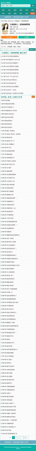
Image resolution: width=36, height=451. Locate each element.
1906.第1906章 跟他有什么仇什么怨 (10, 59)
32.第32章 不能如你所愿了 (8, 205)
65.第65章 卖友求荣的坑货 (8, 316)
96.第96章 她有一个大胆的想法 (9, 420)
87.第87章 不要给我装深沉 (8, 390)
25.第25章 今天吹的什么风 (8, 181)
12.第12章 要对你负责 (6, 137)
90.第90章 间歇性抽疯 (6, 400)
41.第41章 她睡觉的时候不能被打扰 (10, 235)
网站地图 (18, 448)
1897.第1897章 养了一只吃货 (8, 90)
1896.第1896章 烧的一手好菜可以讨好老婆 (12, 93)
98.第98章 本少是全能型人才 (8, 427)
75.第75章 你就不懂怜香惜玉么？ (9, 349)
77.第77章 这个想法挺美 (7, 356)
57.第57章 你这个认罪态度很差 (9, 289)
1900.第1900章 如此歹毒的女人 (9, 80)
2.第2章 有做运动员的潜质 (7, 104)
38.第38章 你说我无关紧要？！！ (9, 225)
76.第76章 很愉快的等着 (7, 353)
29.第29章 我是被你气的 (7, 194)
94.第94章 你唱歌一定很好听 (8, 413)
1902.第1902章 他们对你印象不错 (10, 73)
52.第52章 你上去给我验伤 (8, 272)
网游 (32, 10)
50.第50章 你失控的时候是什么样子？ (11, 265)
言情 (9, 13)
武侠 (15, 10)
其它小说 (10, 21)
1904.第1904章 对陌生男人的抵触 (10, 66)
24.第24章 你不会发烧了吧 (8, 178)
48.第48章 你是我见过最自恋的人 (9, 258)
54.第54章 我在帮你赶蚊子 (8, 279)
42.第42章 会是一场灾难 (7, 238)
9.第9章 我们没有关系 (6, 127)
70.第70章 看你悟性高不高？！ (9, 332)
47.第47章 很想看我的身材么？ (9, 255)
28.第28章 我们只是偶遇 (7, 191)
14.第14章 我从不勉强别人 (8, 144)
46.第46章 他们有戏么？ (7, 252)
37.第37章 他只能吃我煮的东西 (9, 221)
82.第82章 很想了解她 (6, 373)
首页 (3, 10)
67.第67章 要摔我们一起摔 (8, 322)
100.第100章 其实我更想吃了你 (9, 433)
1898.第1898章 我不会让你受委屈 (10, 86)
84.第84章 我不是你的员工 (8, 380)
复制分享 (32, 49)
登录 (32, 13)
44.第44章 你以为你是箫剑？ (8, 245)
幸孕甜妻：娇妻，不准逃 (13, 46)
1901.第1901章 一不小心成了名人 (10, 76)
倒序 (33, 97)
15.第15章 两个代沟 (6, 147)
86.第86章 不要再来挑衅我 (8, 386)
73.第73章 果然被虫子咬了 (8, 342)
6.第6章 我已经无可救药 (7, 117)
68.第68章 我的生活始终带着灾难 (9, 326)
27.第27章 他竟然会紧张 (7, 188)
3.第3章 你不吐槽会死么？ (7, 107)
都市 (21, 10)
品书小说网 (5, 2)
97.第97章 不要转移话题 (7, 423)
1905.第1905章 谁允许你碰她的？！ (10, 63)
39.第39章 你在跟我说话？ (8, 228)
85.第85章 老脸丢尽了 (6, 383)
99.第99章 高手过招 (6, 430)
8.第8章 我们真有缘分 (6, 124)
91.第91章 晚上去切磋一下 (8, 403)
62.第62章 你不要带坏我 (7, 305)
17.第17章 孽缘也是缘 (6, 154)
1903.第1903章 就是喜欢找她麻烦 (10, 69)
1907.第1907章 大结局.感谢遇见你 (25, 33)
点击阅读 (26, 37)
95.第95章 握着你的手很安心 (8, 417)
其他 (15, 13)
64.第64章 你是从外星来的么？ (9, 312)
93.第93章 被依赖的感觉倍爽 (8, 410)
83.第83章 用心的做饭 (6, 376)
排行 (21, 13)
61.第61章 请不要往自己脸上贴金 (9, 302)
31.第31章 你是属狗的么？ (8, 201)
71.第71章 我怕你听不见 (7, 336)
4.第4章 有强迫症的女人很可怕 (9, 110)
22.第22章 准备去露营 (6, 171)
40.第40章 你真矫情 (6, 231)
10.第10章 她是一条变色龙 (8, 130)
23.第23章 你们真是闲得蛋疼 (8, 174)
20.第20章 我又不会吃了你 (8, 164)
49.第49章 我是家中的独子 (8, 262)
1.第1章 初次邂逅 (5, 100)
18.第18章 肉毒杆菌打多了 (8, 157)
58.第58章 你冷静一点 (6, 292)
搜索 (33, 6)
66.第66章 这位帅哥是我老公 (8, 319)
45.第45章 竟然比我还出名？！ (9, 248)
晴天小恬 (15, 27)
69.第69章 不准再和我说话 (8, 329)
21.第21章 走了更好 (6, 168)
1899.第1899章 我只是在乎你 (8, 83)
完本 (26, 13)
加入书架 (9, 37)
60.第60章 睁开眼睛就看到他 (8, 299)
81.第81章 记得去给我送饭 (8, 369)
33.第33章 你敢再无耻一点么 (8, 208)
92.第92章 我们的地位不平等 (8, 406)
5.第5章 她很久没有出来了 (7, 114)
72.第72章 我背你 (5, 339)
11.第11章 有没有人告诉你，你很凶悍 (11, 134)
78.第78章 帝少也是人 (6, 359)
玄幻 (9, 10)
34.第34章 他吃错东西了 (7, 211)
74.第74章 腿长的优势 (6, 346)
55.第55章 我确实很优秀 (7, 282)
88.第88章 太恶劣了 (6, 393)
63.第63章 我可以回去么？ (8, 309)
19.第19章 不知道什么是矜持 (8, 161)
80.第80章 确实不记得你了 (8, 366)
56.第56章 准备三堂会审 (7, 285)
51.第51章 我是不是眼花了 (8, 268)
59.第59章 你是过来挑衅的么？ (9, 295)
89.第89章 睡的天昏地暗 (7, 396)
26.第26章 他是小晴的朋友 (8, 184)
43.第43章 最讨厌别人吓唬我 (8, 242)
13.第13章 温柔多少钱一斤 (8, 141)
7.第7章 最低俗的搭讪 (6, 120)
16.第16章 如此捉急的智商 (8, 151)
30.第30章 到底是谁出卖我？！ (9, 198)
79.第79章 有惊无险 (6, 363)
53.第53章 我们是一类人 (7, 275)
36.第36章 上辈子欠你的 (7, 218)
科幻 (3, 13)
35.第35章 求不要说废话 (7, 215)
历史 (26, 10)
